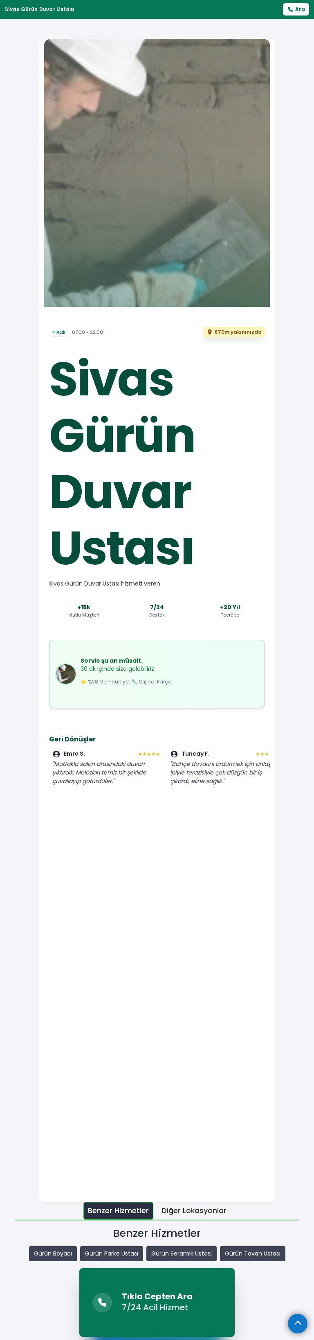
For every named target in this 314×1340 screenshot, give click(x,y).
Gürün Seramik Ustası (181, 1253)
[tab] (118, 1211)
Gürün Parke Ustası (111, 1253)
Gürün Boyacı (53, 1253)
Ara (300, 9)
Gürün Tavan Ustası (252, 1253)
